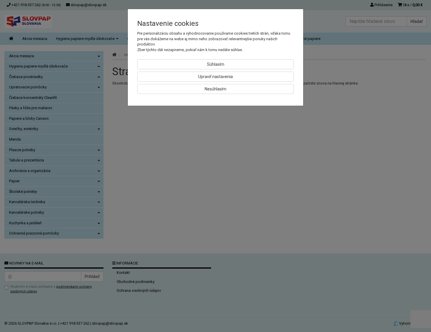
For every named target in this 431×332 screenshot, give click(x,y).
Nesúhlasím (215, 89)
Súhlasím (215, 64)
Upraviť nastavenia (215, 76)
